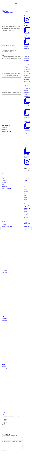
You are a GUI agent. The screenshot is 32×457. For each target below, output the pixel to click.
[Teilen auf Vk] (2, 122)
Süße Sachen (25, 197)
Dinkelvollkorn (26, 204)
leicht (26, 213)
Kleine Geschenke (25, 194)
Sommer (25, 196)
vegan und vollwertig (27, 224)
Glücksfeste (25, 189)
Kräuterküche (25, 195)
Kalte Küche (5, 10)
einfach (26, 206)
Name (2, 436)
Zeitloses (25, 199)
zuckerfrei (28, 229)
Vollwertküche (27, 226)
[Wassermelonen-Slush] (0, 228)
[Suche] (28, 9)
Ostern (29, 215)
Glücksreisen (25, 190)
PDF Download (4, 109)
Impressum (3, 454)
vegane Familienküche (26, 221)
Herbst (24, 193)
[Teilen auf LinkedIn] (2, 120)
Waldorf (25, 227)
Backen (24, 184)
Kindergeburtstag (26, 212)
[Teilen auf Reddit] (2, 123)
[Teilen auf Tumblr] (2, 121)
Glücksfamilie (25, 188)
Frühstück (25, 187)
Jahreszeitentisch (26, 211)
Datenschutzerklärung (6, 454)
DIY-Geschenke (27, 205)
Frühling (25, 186)
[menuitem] (3, 8)
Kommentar (3, 443)
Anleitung (27, 203)
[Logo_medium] (16, 3)
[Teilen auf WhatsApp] (2, 118)
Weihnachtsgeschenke (26, 228)
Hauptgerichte (25, 192)
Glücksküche (3, 10)
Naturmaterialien (26, 215)
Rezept (26, 215)
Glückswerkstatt (25, 191)
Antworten (4, 423)
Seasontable (26, 217)
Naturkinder (28, 214)
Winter (25, 229)
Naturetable (25, 214)
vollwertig (28, 224)
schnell (26, 216)
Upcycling (26, 218)
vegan (4, 115)
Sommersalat (3, 115)
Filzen (24, 185)
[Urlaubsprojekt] (31, 228)
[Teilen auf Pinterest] (2, 119)
